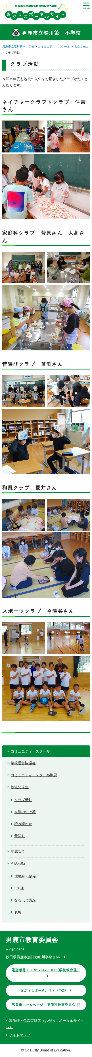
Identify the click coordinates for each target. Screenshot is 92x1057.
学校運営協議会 (23, 763)
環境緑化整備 (25, 876)
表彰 (17, 912)
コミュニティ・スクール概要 (34, 775)
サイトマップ (19, 1035)
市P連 (19, 888)
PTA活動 (18, 863)
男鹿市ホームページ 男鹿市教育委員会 (43, 1004)
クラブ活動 (23, 800)
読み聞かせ (23, 824)
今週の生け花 (25, 812)
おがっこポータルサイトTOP (43, 990)
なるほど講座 (25, 900)
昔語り (19, 836)
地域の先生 (20, 787)
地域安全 (18, 851)
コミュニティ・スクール (30, 751)
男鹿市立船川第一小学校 (50, 33)
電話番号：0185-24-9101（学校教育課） (46, 970)
